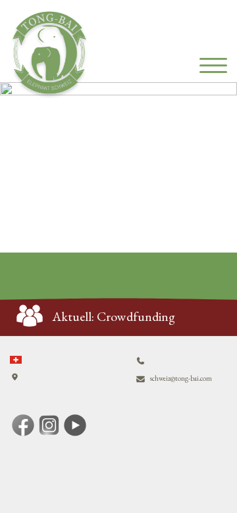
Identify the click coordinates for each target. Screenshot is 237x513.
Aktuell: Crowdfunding (114, 316)
